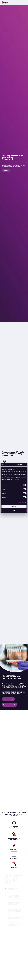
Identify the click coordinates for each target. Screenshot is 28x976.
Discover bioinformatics (9, 704)
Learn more (6, 170)
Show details (21, 502)
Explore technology (8, 699)
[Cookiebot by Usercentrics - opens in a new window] (17, 464)
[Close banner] (26, 464)
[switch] (25, 489)
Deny (14, 510)
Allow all (14, 506)
